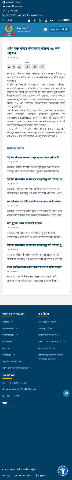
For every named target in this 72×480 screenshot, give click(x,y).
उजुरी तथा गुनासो (11, 10)
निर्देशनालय (6, 355)
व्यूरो (4, 348)
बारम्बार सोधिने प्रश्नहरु (14, 6)
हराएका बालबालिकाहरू (46, 348)
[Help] (66, 393)
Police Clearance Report (50, 341)
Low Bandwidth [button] (59, 30)
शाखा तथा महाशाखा (9, 361)
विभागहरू (5, 322)
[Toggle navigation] (45, 29)
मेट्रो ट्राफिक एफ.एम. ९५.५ (48, 335)
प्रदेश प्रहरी (7, 341)
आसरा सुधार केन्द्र (45, 328)
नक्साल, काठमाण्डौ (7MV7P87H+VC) (21, 389)
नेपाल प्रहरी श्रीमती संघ (47, 322)
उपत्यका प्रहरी (8, 328)
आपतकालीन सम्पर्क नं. (13, 2)
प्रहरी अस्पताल (8, 335)
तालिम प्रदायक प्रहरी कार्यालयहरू (15, 368)
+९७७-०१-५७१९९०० (14, 396)
